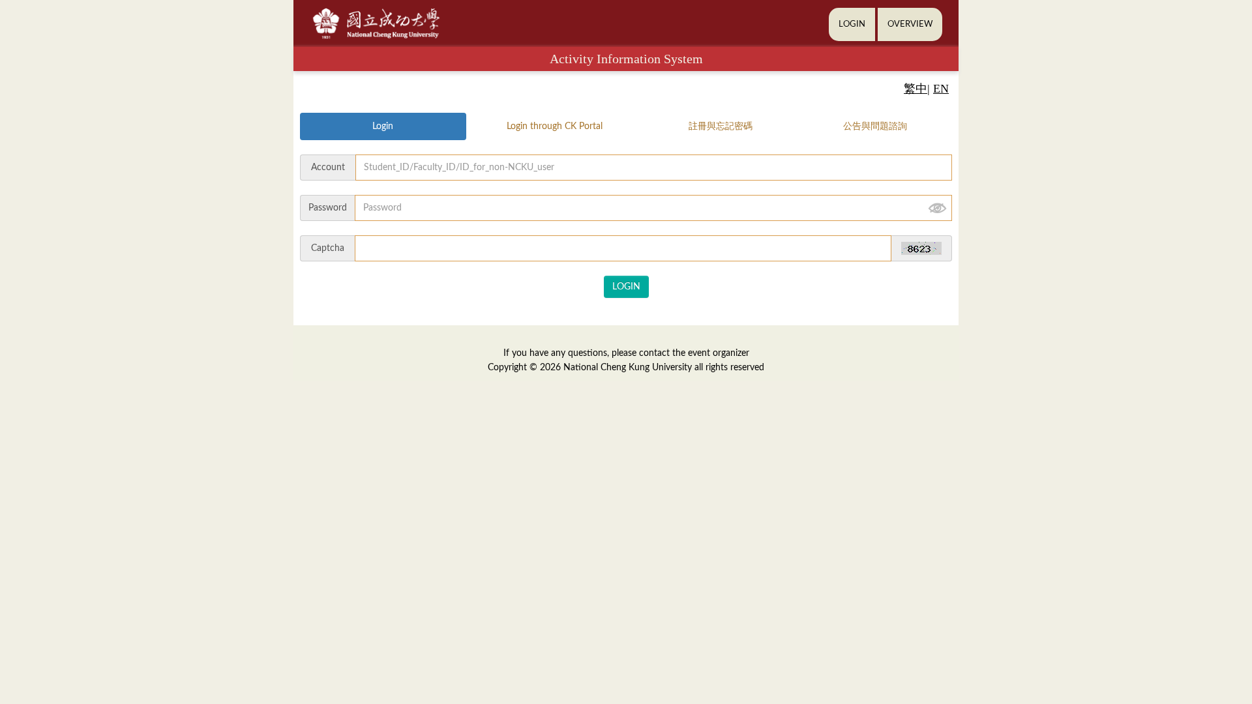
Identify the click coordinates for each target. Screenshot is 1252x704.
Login (382, 126)
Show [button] (937, 208)
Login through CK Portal (555, 126)
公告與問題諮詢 (875, 126)
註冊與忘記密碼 (721, 126)
